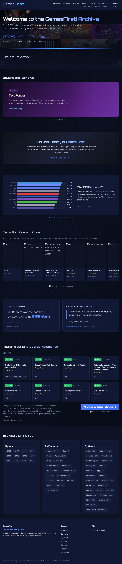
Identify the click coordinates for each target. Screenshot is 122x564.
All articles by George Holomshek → (100, 407)
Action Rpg (105, 451)
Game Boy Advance (56, 456)
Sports (90, 500)
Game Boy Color (54, 461)
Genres (97, 6)
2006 (25, 451)
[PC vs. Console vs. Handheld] (72, 217)
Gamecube (52, 466)
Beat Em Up (92, 461)
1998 (24, 461)
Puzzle (90, 485)
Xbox (60, 485)
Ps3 (60, 480)
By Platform (51, 446)
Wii (49, 485)
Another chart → (94, 206)
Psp (70, 480)
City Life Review (101, 391)
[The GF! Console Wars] (49, 217)
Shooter (91, 495)
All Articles (65, 530)
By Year (9, 446)
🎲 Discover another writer (100, 412)
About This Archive (99, 530)
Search (115, 6)
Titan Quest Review (72, 391)
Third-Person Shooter (96, 510)
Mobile (66, 466)
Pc (49, 475)
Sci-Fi (110, 490)
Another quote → (90, 326)
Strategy (104, 500)
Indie (89, 471)
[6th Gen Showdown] (59, 217)
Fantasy (107, 461)
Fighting (90, 466)
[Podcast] (57, 119)
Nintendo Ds (69, 471)
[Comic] (60, 119)
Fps (102, 466)
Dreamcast (52, 451)
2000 (9, 461)
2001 (32, 456)
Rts (100, 490)
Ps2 (49, 480)
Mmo (102, 475)
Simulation (106, 495)
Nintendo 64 (52, 471)
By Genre (90, 446)
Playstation (63, 475)
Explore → (81, 206)
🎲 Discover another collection (61, 286)
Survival (91, 505)
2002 (25, 456)
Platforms (88, 6)
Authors (106, 6)
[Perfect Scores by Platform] (69, 217)
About (115, 3)
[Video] (62, 119)
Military (90, 475)
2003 (17, 456)
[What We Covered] (57, 217)
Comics (92, 3)
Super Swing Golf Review (46, 365)
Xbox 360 (52, 490)
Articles (76, 3)
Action (90, 451)
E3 (109, 3)
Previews (66, 3)
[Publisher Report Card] (52, 217)
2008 (9, 451)
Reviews (56, 3)
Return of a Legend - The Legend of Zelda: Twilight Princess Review (105, 367)
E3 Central (65, 553)
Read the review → (73, 326)
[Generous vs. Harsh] (62, 217)
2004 (9, 456)
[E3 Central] (64, 119)
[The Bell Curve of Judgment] (54, 217)
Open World (92, 480)
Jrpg (100, 471)
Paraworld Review (13, 391)
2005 (32, 451)
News (83, 3)
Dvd (66, 451)
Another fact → (12, 326)
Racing (102, 485)
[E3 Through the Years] (64, 217)
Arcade (107, 456)
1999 (16, 461)
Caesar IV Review (42, 391)
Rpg (89, 490)
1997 (31, 461)
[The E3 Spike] (67, 217)
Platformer (107, 480)
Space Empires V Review (75, 365)
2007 (17, 451)
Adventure (92, 456)
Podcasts (101, 3)
